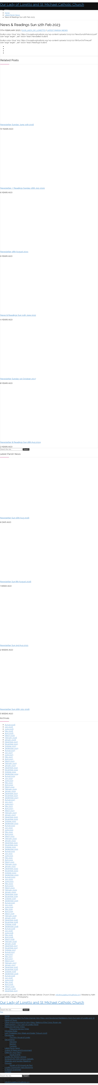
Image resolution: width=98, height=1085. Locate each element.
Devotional (9, 1035)
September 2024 (11, 774)
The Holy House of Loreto (20, 1037)
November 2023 (11, 795)
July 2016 (9, 978)
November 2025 (11, 744)
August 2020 (10, 877)
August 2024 (10, 776)
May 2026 (9, 731)
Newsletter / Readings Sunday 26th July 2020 (22, 188)
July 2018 (9, 931)
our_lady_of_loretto (34, 30)
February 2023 (11, 813)
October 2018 (10, 924)
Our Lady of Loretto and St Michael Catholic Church (42, 4)
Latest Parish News (12, 15)
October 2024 (10, 772)
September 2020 (12, 875)
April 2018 (9, 937)
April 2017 (9, 959)
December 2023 (11, 793)
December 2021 (11, 843)
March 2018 (9, 939)
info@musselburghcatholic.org (68, 995)
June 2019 (9, 907)
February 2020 (11, 890)
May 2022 (9, 832)
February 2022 (11, 838)
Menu (7, 10)
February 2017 (10, 963)
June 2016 (9, 980)
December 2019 (11, 894)
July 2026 (9, 727)
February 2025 (11, 763)
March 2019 (9, 914)
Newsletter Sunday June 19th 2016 (17, 124)
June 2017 (9, 954)
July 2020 (9, 879)
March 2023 (9, 811)
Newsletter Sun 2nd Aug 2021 (14, 645)
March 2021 (9, 862)
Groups (8, 1063)
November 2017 (11, 948)
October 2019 (10, 898)
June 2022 (9, 830)
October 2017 (10, 950)
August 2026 (10, 725)
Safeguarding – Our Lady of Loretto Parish (21, 1024)
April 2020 (9, 886)
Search (26, 449)
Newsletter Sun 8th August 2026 (15, 581)
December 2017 (11, 946)
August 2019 (10, 903)
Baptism (13, 1044)
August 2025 (10, 750)
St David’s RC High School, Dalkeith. (19, 1059)
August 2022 (10, 826)
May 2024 (9, 783)
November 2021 (11, 845)
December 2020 (11, 868)
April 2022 (9, 834)
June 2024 (9, 780)
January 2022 (10, 841)
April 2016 (9, 984)
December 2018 (11, 920)
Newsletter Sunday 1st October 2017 (18, 379)
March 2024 (9, 787)
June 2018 (9, 933)
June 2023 (9, 804)
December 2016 (11, 967)
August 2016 (10, 976)
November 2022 (11, 819)
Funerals (13, 1046)
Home (7, 13)
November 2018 (11, 922)
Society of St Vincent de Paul (21, 1065)
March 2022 (9, 836)
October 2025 (10, 746)
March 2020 (10, 888)
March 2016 (9, 986)
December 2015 (11, 991)
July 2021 (8, 853)
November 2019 (11, 896)
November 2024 (11, 770)
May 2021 (9, 858)
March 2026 (10, 735)
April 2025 (9, 759)
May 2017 (9, 956)
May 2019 (9, 909)
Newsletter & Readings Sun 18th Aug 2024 (20, 442)
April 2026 (9, 733)
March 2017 (9, 961)
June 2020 (9, 881)
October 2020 (10, 873)
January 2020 (10, 892)
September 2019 (11, 901)
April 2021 (9, 860)
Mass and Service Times (14, 1027)
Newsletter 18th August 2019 (14, 251)
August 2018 (10, 929)
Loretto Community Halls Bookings (19, 1067)
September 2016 (11, 974)
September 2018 (11, 926)
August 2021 (10, 851)
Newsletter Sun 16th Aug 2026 (14, 518)
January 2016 (10, 989)
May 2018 (9, 935)
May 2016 (9, 982)
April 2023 (9, 808)
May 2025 (9, 757)
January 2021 (10, 866)
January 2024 (10, 791)
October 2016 (10, 971)
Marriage (13, 1042)
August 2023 (10, 800)
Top (1, 1012)
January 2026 (10, 740)
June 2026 (9, 729)
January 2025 (10, 765)
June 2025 (9, 755)
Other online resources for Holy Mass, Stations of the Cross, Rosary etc (33, 1022)
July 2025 (9, 753)
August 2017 (10, 952)
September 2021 (11, 849)
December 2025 (11, 742)
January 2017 (10, 965)
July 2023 (9, 802)
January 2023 (10, 815)
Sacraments (9, 1040)
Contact (8, 1072)
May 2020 (9, 883)
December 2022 (11, 817)
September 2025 (11, 748)
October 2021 (10, 847)
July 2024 (9, 778)
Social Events (15, 1055)
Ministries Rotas (11, 1031)
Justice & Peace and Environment (18, 1050)
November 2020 (11, 871)
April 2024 (9, 785)
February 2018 (11, 941)
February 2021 (10, 864)
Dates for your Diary (13, 1052)
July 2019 (9, 905)
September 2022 (11, 823)
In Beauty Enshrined (13, 1070)
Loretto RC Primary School (15, 1057)
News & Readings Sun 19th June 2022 (18, 315)
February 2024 (11, 789)
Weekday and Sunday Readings (18, 1061)
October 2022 (10, 821)
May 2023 (9, 806)
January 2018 (10, 944)
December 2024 (11, 768)
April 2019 (9, 911)
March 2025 (9, 761)
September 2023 (11, 798)
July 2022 (9, 828)
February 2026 (11, 738)
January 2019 (10, 918)
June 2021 (9, 856)
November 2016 (11, 969)
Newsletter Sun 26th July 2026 (15, 709)
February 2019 (11, 916)
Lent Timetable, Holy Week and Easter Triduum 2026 (26, 1033)
